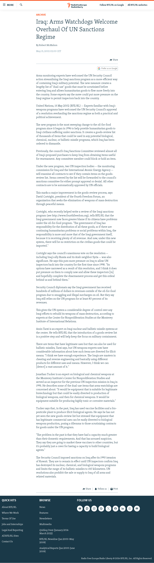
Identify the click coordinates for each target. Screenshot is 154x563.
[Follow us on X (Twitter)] (108, 508)
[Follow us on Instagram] (94, 508)
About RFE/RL (9, 507)
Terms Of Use (9, 519)
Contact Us (7, 541)
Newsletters (45, 519)
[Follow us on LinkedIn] (122, 508)
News (42, 507)
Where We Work (10, 513)
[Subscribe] (137, 508)
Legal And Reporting (12, 530)
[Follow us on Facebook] (115, 508)
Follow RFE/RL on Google (112, 5)
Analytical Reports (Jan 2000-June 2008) (57, 550)
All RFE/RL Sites (10, 536)
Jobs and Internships (12, 524)
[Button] (114, 60)
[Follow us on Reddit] (87, 508)
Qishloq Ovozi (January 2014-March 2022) (54, 532)
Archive (41, 15)
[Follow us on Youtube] (80, 508)
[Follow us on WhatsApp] (130, 508)
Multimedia (45, 524)
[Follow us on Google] (101, 508)
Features (43, 513)
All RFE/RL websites (137, 5)
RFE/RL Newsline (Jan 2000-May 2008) (56, 541)
